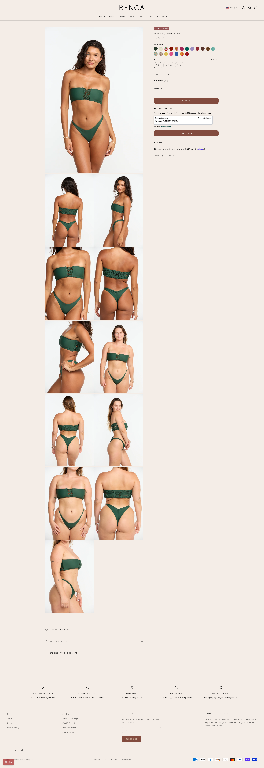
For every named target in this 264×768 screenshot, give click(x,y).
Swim (122, 16)
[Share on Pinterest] (170, 155)
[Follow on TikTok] (22, 750)
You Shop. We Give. (163, 109)
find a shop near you (43, 693)
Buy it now (186, 133)
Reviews (10, 723)
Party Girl (162, 16)
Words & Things (13, 728)
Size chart (215, 60)
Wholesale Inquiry (69, 728)
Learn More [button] (208, 127)
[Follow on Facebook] (8, 750)
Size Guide (158, 142)
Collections (146, 16)
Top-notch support (87, 693)
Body (132, 16)
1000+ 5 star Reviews (221, 693)
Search (9, 719)
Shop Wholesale (68, 732)
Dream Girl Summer (106, 16)
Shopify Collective (69, 723)
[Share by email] (174, 155)
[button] (183, 120)
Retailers (10, 714)
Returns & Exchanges (70, 719)
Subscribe (131, 739)
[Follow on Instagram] (15, 750)
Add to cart (186, 101)
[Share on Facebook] (162, 155)
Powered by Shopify (122, 760)
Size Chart (66, 714)
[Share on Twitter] (166, 155)
